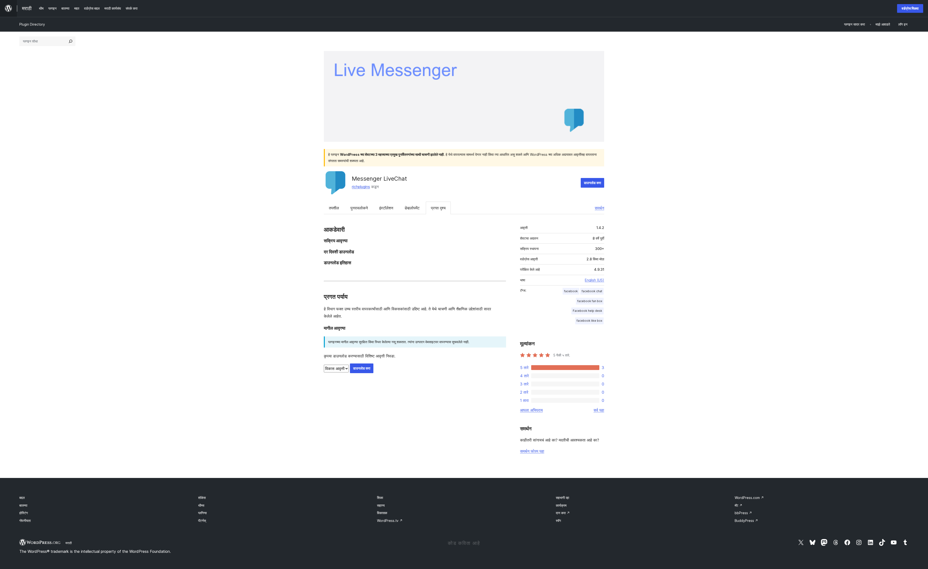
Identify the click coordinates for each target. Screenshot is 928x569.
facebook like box (589, 320)
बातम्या (23, 505)
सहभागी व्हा (562, 498)
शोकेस (202, 498)
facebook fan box (589, 301)
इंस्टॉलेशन (386, 208)
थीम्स (201, 505)
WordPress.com (749, 498)
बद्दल (22, 498)
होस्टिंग (23, 513)
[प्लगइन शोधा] (70, 41)
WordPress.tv (390, 521)
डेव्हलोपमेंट (412, 208)
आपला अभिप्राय (531, 410)
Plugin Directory (32, 24)
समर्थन (599, 208)
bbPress (743, 513)
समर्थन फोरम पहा (532, 451)
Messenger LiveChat (379, 178)
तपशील (334, 208)
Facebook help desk (587, 311)
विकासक (382, 513)
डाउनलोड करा (592, 183)
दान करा (563, 513)
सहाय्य (381, 505)
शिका (380, 498)
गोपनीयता (25, 521)
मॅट (738, 505)
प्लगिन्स (202, 513)
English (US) (594, 280)
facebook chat (592, 291)
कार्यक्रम (561, 505)
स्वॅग (558, 521)
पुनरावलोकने (359, 208)
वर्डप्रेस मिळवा (910, 8)
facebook (571, 291)
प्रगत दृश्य (438, 208)
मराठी (68, 543)
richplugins (361, 186)
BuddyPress (746, 521)
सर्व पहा (599, 410)
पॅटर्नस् (202, 521)
